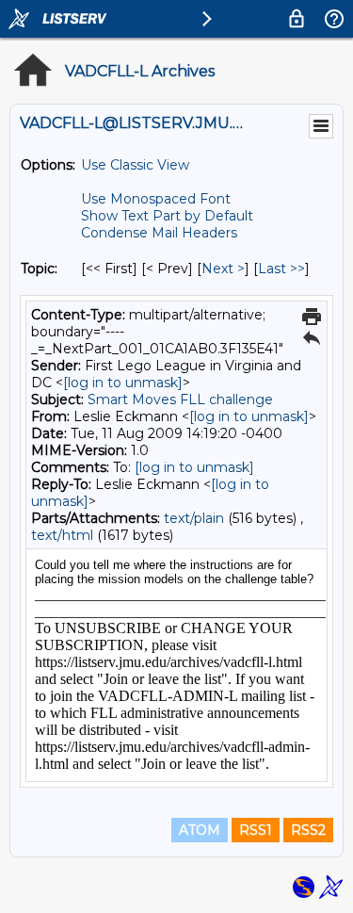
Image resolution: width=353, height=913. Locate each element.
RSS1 (255, 830)
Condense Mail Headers (159, 232)
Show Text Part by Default (167, 215)
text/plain (194, 518)
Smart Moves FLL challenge (180, 399)
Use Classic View (135, 164)
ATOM (199, 830)
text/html (62, 535)
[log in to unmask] (123, 382)
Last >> (281, 268)
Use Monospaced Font (156, 198)
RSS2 (308, 830)
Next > (223, 268)
